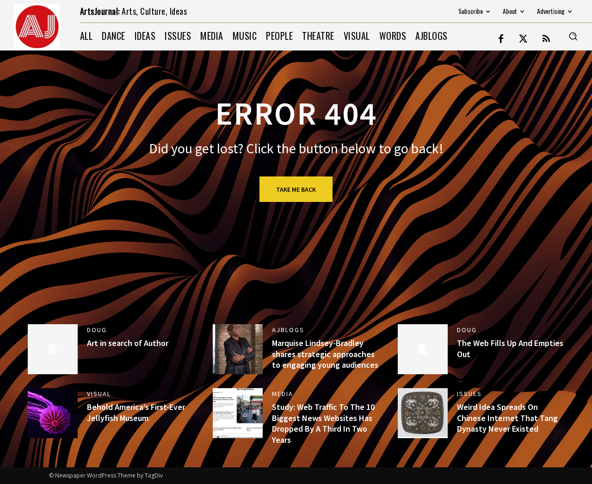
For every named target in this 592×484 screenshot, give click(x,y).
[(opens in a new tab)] (423, 413)
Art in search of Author (127, 343)
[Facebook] (501, 39)
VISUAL (99, 393)
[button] (573, 36)
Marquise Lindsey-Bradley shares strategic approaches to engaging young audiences (325, 354)
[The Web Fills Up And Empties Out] (423, 349)
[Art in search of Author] (53, 349)
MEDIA (282, 393)
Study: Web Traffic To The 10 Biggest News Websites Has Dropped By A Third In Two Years (323, 423)
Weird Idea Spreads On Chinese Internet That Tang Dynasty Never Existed (507, 418)
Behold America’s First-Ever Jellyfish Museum (136, 412)
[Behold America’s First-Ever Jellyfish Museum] (53, 413)
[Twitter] (523, 39)
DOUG (97, 330)
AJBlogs (288, 330)
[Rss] (546, 39)
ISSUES (469, 393)
